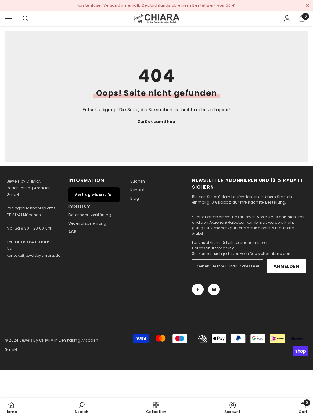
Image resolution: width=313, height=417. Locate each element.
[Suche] (25, 18)
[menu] (8, 18)
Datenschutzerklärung (213, 248)
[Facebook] (198, 289)
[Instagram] (214, 289)
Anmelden (287, 266)
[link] (81, 407)
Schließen (307, 5)
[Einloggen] (287, 18)
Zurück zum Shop (156, 121)
